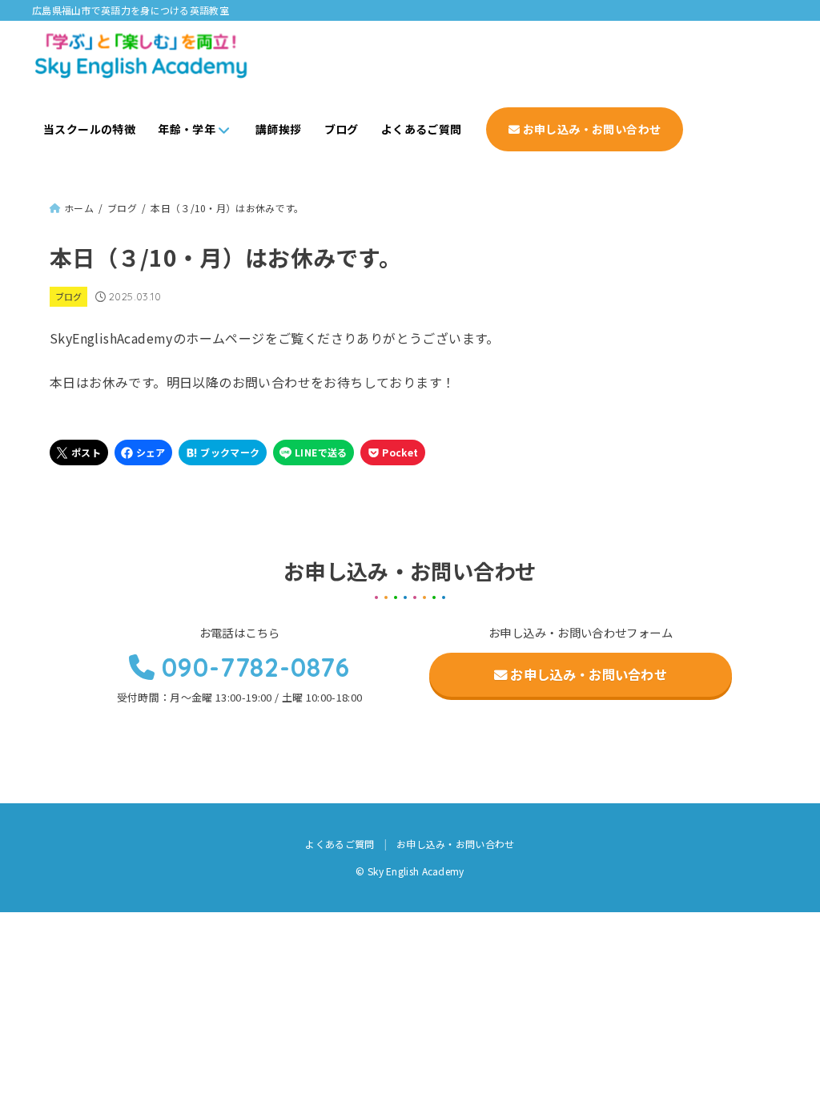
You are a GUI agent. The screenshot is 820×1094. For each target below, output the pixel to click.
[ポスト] (79, 452)
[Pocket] (392, 452)
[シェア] (144, 452)
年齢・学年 (186, 129)
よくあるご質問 (421, 129)
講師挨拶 (278, 129)
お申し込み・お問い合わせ (590, 129)
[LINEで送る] (313, 452)
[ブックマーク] (223, 452)
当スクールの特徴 (89, 129)
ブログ (341, 129)
